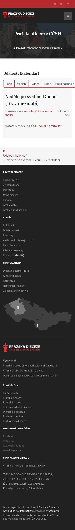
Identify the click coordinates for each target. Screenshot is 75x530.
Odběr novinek (11, 230)
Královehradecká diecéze (17, 407)
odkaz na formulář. (50, 126)
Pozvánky (8, 235)
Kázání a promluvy (13, 250)
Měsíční (21, 83)
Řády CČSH (9, 190)
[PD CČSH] (18, 14)
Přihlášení (8, 225)
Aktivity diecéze (12, 275)
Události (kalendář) (15, 155)
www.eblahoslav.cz (13, 445)
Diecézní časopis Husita (16, 270)
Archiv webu (10, 205)
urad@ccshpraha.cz (16, 488)
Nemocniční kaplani (14, 285)
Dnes (47, 83)
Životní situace (11, 185)
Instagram (8, 441)
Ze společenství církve (15, 290)
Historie (7, 200)
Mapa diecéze (10, 195)
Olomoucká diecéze (14, 411)
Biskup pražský (11, 180)
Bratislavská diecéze (14, 421)
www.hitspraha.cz (13, 450)
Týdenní (35, 83)
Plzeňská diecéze (12, 402)
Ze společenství (11, 245)
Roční (8, 83)
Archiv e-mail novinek (15, 210)
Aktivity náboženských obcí (18, 240)
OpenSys (54, 510)
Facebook (8, 436)
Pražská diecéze (12, 397)
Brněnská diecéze (13, 416)
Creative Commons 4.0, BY (43, 375)
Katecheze (9, 280)
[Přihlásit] (54, 4)
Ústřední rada (10, 393)
